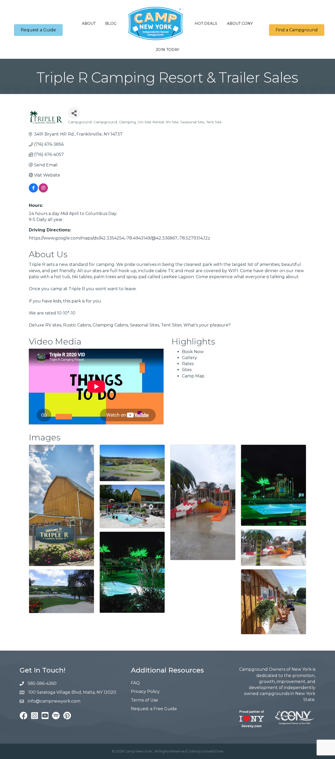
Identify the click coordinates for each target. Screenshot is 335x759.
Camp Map (193, 375)
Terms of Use (144, 700)
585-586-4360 (42, 683)
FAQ (135, 682)
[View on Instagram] (43, 191)
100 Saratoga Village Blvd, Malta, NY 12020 (72, 692)
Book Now (193, 351)
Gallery (189, 357)
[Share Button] (74, 113)
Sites (187, 369)
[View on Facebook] (33, 191)
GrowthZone (213, 751)
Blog (110, 23)
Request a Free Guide (154, 708)
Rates (188, 363)
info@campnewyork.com (54, 701)
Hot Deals (206, 23)
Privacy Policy (145, 691)
